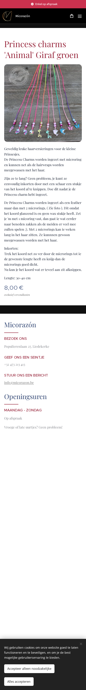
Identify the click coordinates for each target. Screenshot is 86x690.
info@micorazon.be (19, 382)
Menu (80, 16)
